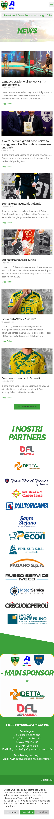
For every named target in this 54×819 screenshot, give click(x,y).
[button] (51, 4)
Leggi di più (42, 812)
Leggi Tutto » (7, 104)
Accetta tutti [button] (27, 812)
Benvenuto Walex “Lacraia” (19, 319)
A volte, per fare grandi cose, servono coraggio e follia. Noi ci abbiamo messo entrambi (26, 144)
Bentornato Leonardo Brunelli (21, 378)
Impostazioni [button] (11, 812)
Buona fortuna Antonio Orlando (21, 203)
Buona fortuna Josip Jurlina (19, 259)
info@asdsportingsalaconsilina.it (33, 758)
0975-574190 (32, 755)
